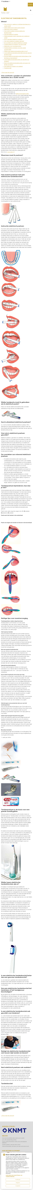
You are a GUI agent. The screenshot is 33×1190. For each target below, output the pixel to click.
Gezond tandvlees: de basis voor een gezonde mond (15, 1146)
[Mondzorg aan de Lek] (5, 10)
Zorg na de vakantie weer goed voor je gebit (13, 1138)
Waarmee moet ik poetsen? (11, 29)
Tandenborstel (7, 68)
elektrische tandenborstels (22, 93)
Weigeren (18, 1182)
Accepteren (17, 1185)
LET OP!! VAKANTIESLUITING (9, 1139)
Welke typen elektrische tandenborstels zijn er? (16, 51)
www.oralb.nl (10, 152)
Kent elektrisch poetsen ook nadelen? (13, 66)
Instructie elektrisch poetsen (11, 34)
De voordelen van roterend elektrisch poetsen (15, 42)
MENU (31, 4)
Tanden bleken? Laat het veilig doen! (11, 1144)
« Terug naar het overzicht (7, 72)
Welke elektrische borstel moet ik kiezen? (14, 27)
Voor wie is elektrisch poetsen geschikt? (14, 41)
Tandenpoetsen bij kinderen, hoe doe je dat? (15, 44)
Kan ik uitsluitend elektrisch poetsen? (13, 39)
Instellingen (17, 1179)
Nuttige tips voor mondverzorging (12, 46)
